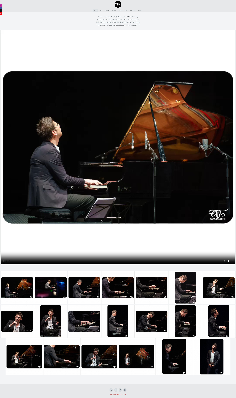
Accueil (95, 10)
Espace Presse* (133, 10)
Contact (101, 10)
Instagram (107, 10)
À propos (140, 10)
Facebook (114, 10)
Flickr (126, 10)
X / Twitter (120, 10)
